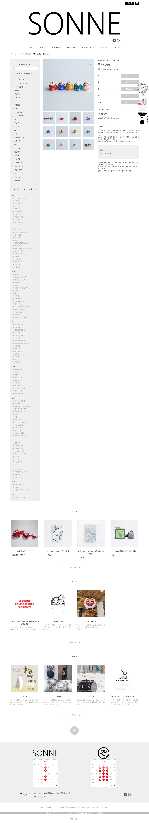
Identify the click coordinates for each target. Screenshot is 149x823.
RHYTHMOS (19, 484)
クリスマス (18, 112)
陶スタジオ (18, 351)
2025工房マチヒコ (20, 83)
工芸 (15, 133)
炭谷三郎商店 (19, 309)
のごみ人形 (18, 391)
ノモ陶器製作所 (20, 393)
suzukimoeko (19, 301)
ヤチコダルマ (19, 469)
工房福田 (18, 256)
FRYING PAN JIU (21, 422)
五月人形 (17, 97)
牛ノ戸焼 (18, 206)
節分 (15, 108)
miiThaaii (18, 456)
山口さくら (18, 477)
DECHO (17, 346)
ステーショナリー (20, 166)
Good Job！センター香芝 (23, 248)
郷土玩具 (17, 180)
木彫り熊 (17, 141)
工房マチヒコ (19, 445)
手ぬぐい (17, 94)
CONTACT (116, 48)
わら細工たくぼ (19, 137)
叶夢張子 (18, 362)
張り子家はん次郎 (21, 409)
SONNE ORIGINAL (21, 317)
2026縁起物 (18, 87)
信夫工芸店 (18, 293)
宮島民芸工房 (19, 448)
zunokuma (18, 312)
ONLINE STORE (88, 48)
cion (16, 290)
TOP (30, 48)
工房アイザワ (19, 251)
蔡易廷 (17, 274)
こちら (117, 69)
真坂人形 (18, 443)
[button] (91, 64)
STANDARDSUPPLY (22, 306)
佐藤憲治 (18, 282)
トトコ (17, 359)
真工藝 (17, 296)
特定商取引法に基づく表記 (84, 813)
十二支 (16, 101)
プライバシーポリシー (66, 813)
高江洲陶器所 (19, 327)
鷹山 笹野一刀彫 (20, 280)
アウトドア (18, 170)
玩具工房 (18, 240)
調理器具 (17, 152)
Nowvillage (19, 369)
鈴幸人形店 (18, 304)
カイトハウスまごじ (21, 229)
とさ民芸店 (18, 356)
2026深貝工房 (19, 79)
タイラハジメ (19, 324)
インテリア (18, 162)
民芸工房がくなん (21, 453)
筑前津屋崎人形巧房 (21, 343)
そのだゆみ (18, 314)
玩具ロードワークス (21, 490)
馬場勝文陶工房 (20, 411)
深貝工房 (18, 419)
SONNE (41, 48)
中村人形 (18, 375)
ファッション (18, 173)
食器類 (16, 155)
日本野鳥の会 (19, 385)
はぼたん (18, 403)
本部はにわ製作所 (21, 435)
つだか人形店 (19, 335)
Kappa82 (18, 235)
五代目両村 (18, 267)
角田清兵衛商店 (20, 340)
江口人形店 (18, 209)
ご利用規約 (100, 813)
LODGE (17, 487)
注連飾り (17, 90)
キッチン (17, 148)
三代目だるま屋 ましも (22, 288)
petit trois (18, 427)
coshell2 (18, 259)
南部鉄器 (18, 383)
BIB (16, 417)
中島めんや (18, 372)
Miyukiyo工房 (19, 451)
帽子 (15, 144)
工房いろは (18, 253)
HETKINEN (18, 430)
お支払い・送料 (50, 813)
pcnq (16, 414)
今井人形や (18, 203)
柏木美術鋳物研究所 (21, 232)
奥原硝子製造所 (20, 217)
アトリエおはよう (21, 198)
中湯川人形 (18, 377)
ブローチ (17, 177)
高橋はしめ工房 (20, 330)
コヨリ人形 (18, 261)
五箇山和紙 (18, 264)
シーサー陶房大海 (21, 298)
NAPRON (18, 380)
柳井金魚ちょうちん (21, 472)
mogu (17, 459)
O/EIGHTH (18, 222)
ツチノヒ (18, 338)
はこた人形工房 (20, 401)
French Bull (19, 425)
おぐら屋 (18, 219)
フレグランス (18, 159)
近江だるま (18, 214)
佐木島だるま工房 (21, 277)
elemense (18, 211)
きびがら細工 (19, 245)
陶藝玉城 (18, 348)
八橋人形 (18, 474)
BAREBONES (19, 433)
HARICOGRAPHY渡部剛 (23, 406)
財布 (15, 119)
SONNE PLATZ (55, 48)
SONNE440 (71, 48)
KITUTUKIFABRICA (21, 243)
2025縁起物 (18, 115)
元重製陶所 (18, 462)
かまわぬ (18, 237)
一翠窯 (17, 201)
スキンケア (18, 126)
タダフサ (18, 332)
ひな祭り (17, 105)
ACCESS (103, 48)
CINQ (17, 285)
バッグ (16, 123)
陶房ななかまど (20, 354)
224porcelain (20, 388)
